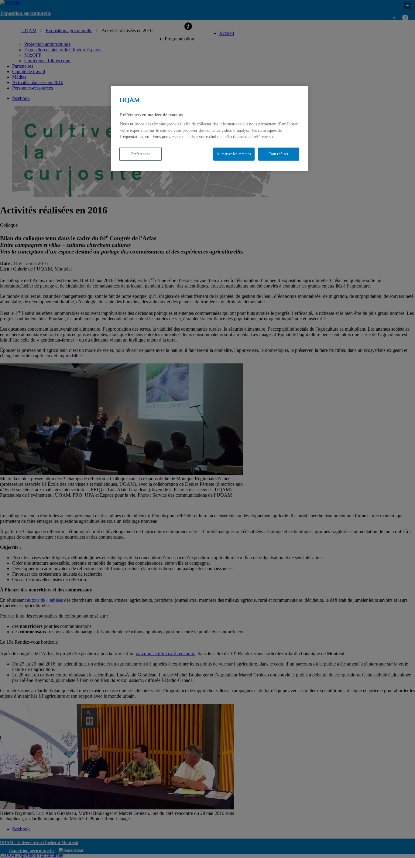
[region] (209, 128)
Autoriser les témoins (234, 154)
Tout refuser (278, 154)
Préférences (140, 154)
